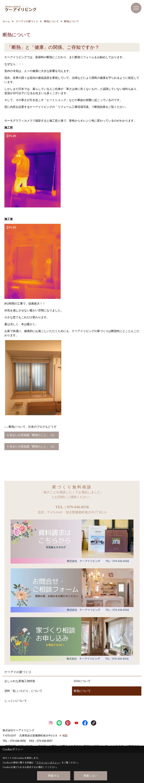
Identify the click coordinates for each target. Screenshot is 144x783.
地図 (64, 735)
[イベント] (71, 639)
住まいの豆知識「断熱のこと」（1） (33, 435)
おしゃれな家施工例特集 (19, 681)
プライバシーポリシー (47, 762)
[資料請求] (72, 541)
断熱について (82, 690)
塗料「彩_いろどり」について (23, 690)
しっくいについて (15, 700)
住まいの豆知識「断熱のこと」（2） (33, 446)
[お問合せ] (72, 590)
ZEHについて (82, 681)
